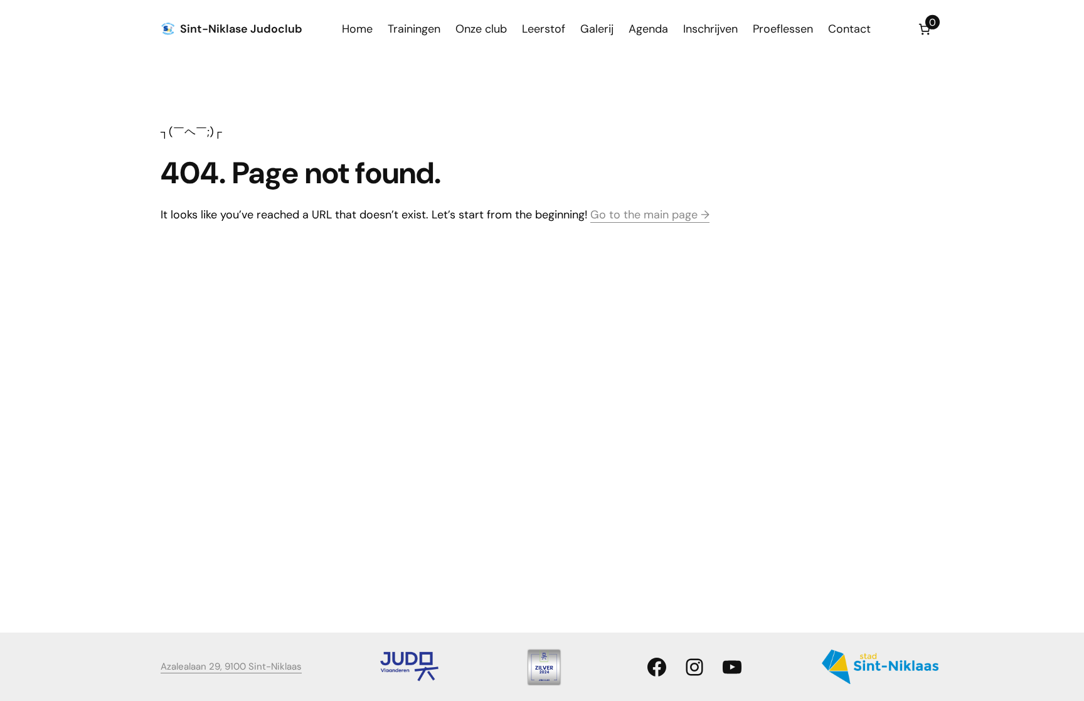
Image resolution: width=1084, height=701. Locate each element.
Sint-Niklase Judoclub (241, 28)
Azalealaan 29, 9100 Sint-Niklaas (231, 666)
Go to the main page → (649, 214)
